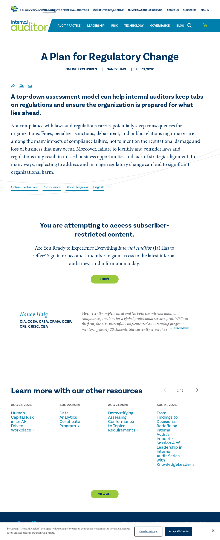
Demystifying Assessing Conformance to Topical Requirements (121, 421)
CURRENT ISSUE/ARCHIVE (108, 10)
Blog (180, 26)
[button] (178, 390)
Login (104, 279)
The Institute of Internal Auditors (66, 10)
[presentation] (168, 390)
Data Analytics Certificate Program (70, 419)
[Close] (213, 530)
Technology (134, 26)
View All (104, 494)
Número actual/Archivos (145, 10)
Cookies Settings (148, 531)
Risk (114, 26)
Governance (160, 26)
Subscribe (189, 10)
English (98, 187)
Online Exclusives (24, 187)
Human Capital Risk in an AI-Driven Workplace (22, 421)
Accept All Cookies (179, 531)
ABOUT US (173, 10)
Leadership (96, 26)
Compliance (52, 187)
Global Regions (77, 187)
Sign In (205, 10)
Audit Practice (69, 26)
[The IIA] (33, 9)
